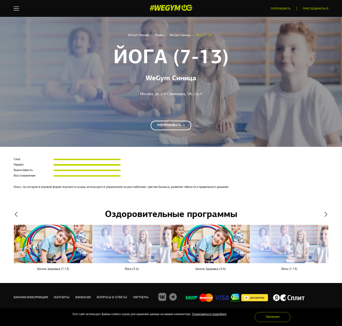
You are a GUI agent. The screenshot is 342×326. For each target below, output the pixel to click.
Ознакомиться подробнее (209, 314)
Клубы (159, 35)
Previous (16, 214)
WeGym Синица (180, 35)
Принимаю (273, 316)
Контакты (61, 297)
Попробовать (281, 8)
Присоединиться (315, 8)
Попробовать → (171, 125)
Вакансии (83, 297)
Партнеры (140, 297)
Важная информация (31, 297)
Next (325, 214)
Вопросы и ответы (112, 297)
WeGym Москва (139, 35)
